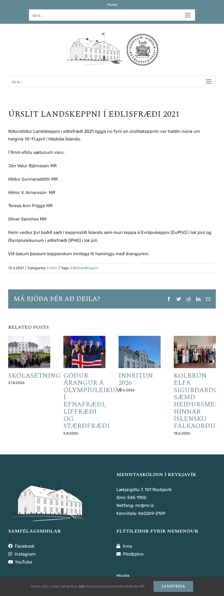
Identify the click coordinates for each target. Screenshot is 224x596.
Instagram (25, 554)
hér (81, 586)
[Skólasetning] (29, 352)
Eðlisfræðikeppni (84, 268)
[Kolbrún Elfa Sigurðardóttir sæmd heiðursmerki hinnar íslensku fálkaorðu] (195, 352)
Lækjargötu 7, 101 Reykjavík (144, 489)
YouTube (23, 562)
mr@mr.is (144, 505)
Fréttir (52, 268)
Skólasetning (34, 376)
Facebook (24, 546)
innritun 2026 (136, 379)
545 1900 (136, 497)
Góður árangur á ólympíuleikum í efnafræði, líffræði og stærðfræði (92, 401)
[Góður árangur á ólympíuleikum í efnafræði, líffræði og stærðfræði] (84, 352)
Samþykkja (173, 586)
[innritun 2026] (140, 352)
